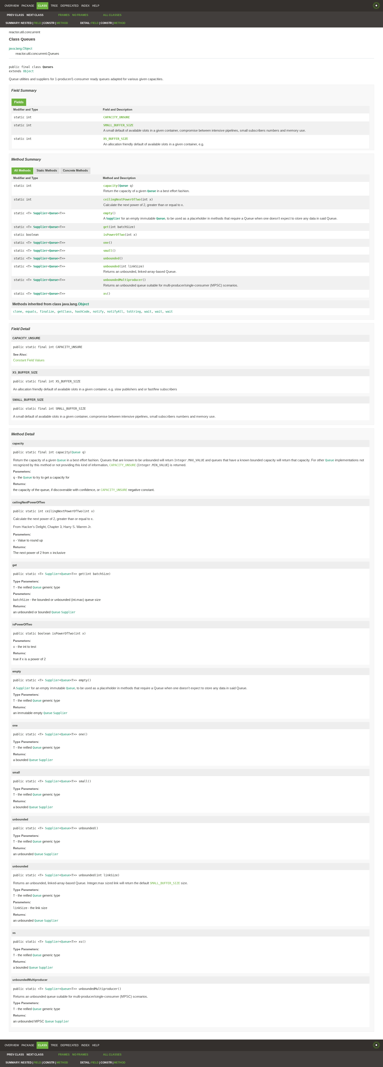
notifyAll (115, 311)
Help (95, 5)
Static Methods (47, 170)
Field (37, 23)
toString (134, 311)
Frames (64, 15)
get (106, 227)
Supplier (40, 213)
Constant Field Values (29, 360)
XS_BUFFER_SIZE (115, 138)
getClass (64, 311)
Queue (123, 185)
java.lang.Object (20, 48)
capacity (110, 185)
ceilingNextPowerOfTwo (122, 199)
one (106, 242)
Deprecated (70, 5)
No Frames (80, 15)
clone (17, 311)
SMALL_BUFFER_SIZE (118, 125)
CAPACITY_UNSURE (116, 117)
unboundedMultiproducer (122, 280)
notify (98, 311)
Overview (12, 5)
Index (85, 5)
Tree (54, 5)
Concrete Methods (75, 170)
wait (147, 311)
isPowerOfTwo (114, 234)
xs (105, 293)
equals (30, 311)
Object (28, 71)
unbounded (111, 258)
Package (27, 5)
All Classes (112, 15)
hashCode (82, 311)
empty (107, 213)
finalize (47, 311)
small (107, 250)
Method (62, 23)
